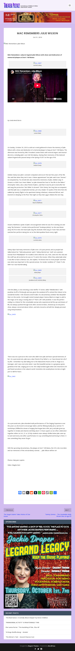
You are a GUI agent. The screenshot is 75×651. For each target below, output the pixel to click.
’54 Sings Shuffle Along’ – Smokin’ (17, 632)
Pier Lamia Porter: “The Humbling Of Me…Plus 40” (23, 627)
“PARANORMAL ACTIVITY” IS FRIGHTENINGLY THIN (22, 622)
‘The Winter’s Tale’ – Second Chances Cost (20, 637)
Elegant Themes (33, 646)
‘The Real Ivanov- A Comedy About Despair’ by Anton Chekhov (27, 618)
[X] (28, 493)
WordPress (51, 646)
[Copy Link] (47, 493)
